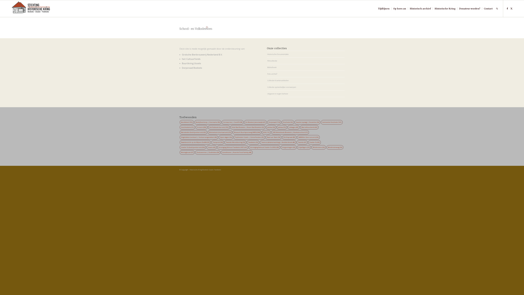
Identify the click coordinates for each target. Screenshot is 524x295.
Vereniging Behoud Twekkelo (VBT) (232, 147)
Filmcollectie (272, 61)
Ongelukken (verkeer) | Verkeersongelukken (199, 137)
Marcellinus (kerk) (309, 127)
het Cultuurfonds (191, 59)
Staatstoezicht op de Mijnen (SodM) (195, 142)
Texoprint (218, 142)
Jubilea (271, 127)
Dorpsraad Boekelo (192, 67)
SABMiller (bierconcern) (308, 137)
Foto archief (272, 74)
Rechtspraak (289, 137)
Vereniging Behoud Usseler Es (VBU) (264, 147)
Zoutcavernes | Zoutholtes (207, 152)
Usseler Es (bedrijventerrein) (193, 147)
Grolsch (201, 127)
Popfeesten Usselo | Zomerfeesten (249, 137)
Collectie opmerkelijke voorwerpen (281, 87)
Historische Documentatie (278, 54)
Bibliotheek (272, 67)
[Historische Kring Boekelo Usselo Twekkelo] (31, 8)
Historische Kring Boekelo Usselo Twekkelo (205, 170)
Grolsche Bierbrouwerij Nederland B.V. (202, 54)
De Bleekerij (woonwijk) (255, 122)
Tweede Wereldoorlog (235, 142)
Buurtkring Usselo (191, 63)
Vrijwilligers (304, 147)
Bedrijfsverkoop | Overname (208, 122)
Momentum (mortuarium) (220, 132)
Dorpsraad (274, 122)
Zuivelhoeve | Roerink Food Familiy (236, 152)
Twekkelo (253, 142)
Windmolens (319, 147)
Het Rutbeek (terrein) (219, 127)
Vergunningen (288, 147)
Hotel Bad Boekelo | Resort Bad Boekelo (248, 127)
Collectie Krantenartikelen (278, 80)
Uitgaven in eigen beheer (277, 93)
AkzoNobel (187, 122)
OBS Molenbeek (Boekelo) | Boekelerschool (290, 132)
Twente (302, 142)
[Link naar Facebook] (507, 8)
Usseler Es (314, 142)
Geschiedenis (187, 127)
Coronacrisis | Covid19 (232, 122)
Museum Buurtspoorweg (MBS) (247, 132)
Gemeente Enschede (331, 122)
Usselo (211, 147)
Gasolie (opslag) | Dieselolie (307, 122)
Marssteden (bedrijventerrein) (193, 132)
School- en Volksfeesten (195, 28)
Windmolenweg (335, 147)
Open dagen (226, 137)
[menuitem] (383, 8)
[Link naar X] (511, 8)
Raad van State (273, 137)
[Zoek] (497, 8)
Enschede (288, 122)
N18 (266, 132)
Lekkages (293, 127)
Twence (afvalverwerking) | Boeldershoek (278, 142)
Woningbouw (187, 152)
